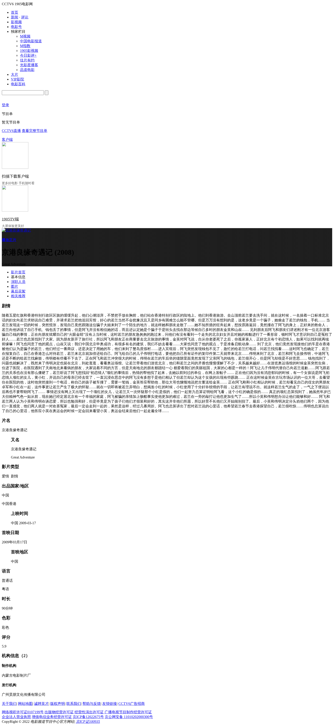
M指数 (25, 46)
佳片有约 (27, 60)
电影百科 (18, 84)
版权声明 (57, 704)
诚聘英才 (41, 704)
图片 (14, 286)
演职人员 (18, 282)
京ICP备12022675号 (88, 717)
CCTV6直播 (11, 131)
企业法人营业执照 (16, 717)
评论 (24, 17)
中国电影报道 (31, 41)
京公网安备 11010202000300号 (129, 717)
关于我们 (9, 704)
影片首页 (18, 272)
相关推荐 (18, 296)
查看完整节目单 (34, 131)
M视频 (25, 36)
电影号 (16, 27)
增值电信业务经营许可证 (52, 717)
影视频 (16, 22)
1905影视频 (29, 51)
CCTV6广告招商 (131, 704)
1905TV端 (10, 219)
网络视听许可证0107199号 (23, 712)
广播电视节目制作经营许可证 (128, 712)
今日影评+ (28, 55)
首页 (14, 12)
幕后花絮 (18, 291)
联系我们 (73, 704)
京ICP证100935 (88, 721)
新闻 (14, 17)
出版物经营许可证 (59, 712)
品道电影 (27, 70)
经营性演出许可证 (89, 712)
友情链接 (109, 704)
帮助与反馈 (91, 704)
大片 (14, 74)
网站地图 (25, 704)
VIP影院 (17, 79)
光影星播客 (29, 65)
